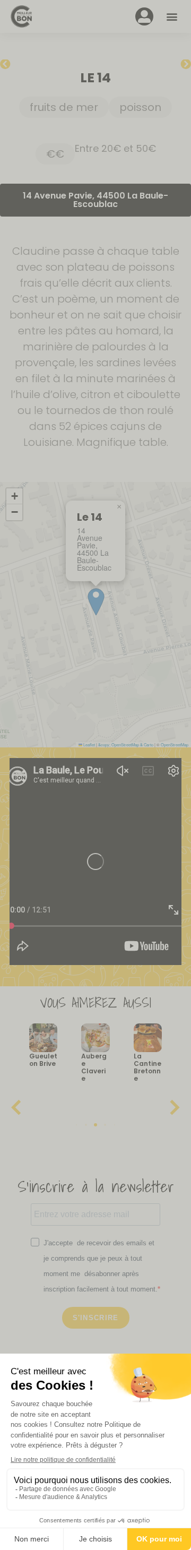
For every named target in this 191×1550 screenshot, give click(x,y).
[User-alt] (144, 16)
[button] (171, 16)
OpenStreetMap (174, 744)
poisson (140, 107)
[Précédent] (17, 64)
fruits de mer (64, 107)
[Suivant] (174, 64)
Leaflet (88, 744)
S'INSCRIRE (96, 1318)
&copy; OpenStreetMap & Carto (125, 744)
